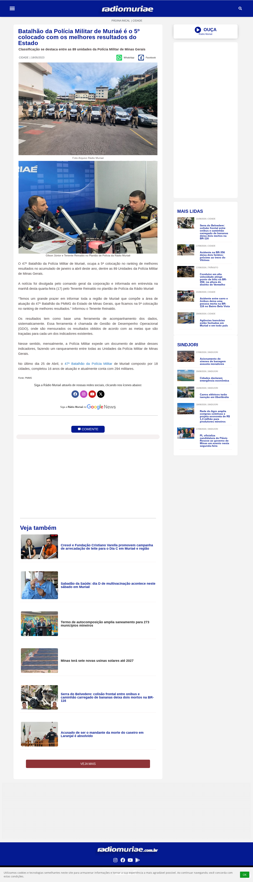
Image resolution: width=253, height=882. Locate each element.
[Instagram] (83, 394)
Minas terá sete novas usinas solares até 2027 (97, 661)
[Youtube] (92, 394)
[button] (12, 8)
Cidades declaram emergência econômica (214, 379)
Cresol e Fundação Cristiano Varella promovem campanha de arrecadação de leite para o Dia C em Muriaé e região (107, 546)
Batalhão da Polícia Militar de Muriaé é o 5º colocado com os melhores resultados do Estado (79, 37)
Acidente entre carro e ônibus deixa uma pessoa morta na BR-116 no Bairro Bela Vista (215, 302)
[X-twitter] (100, 394)
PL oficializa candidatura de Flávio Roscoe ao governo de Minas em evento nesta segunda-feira (214, 440)
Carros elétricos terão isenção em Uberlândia (214, 396)
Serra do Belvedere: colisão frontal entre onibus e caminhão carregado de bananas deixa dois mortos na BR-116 (107, 697)
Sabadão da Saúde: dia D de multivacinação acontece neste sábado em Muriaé (108, 585)
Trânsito (213, 267)
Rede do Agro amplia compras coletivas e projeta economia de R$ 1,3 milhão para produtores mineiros (215, 416)
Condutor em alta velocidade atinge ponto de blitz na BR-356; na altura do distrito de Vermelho (213, 279)
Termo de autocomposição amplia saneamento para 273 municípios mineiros (105, 623)
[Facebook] (75, 394)
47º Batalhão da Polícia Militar (88, 364)
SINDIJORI (213, 352)
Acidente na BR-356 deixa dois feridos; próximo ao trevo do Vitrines (212, 256)
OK (245, 874)
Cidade (137, 20)
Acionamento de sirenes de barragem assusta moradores (213, 361)
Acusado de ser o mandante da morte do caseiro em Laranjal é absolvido (102, 734)
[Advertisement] (206, 68)
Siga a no (73, 407)
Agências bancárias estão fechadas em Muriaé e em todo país (214, 323)
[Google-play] (137, 860)
